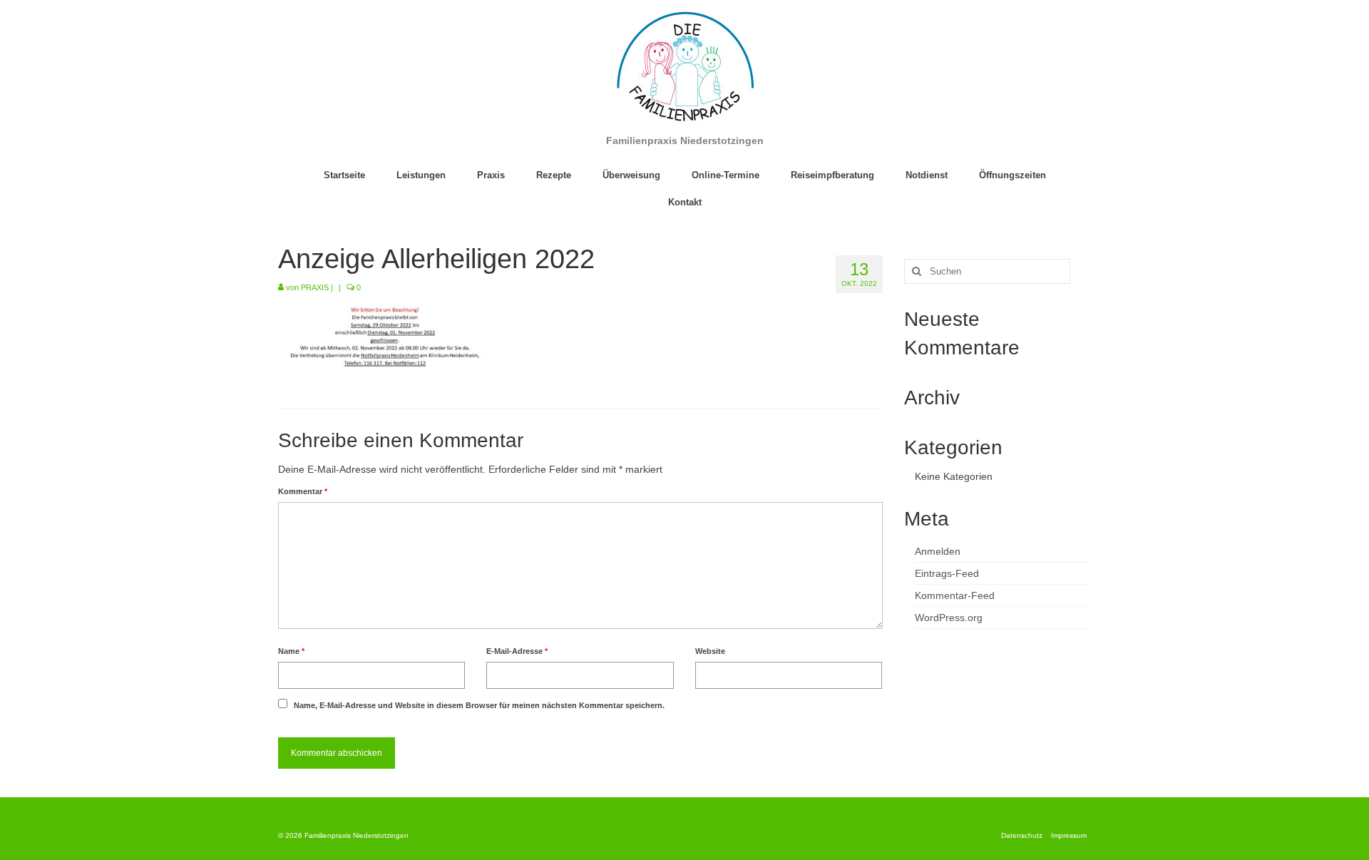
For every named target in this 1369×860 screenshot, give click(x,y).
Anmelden (937, 551)
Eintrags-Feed (947, 573)
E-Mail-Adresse (517, 651)
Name (291, 651)
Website (710, 651)
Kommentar (302, 491)
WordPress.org (949, 617)
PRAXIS (315, 287)
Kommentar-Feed (955, 595)
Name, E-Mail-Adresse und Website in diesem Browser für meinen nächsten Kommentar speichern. (479, 705)
